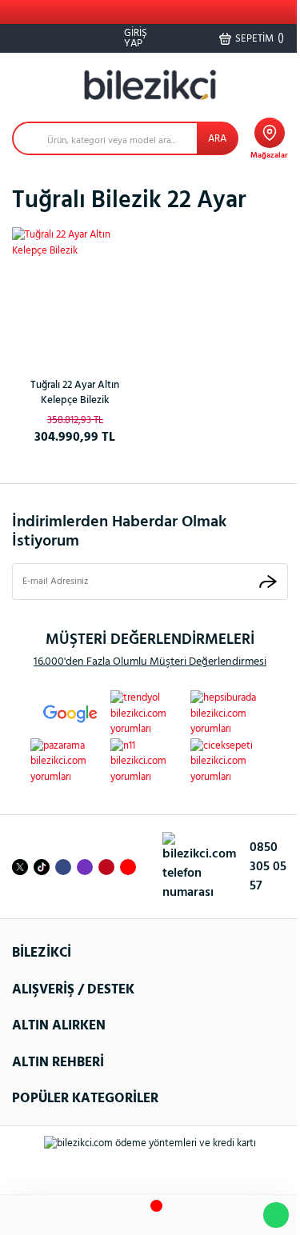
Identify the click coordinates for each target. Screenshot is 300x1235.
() (259, 38)
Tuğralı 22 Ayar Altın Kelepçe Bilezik (74, 393)
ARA (217, 138)
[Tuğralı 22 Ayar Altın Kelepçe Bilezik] (75, 290)
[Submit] (268, 581)
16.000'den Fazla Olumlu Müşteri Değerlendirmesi (150, 662)
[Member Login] (191, 1215)
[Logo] (150, 85)
